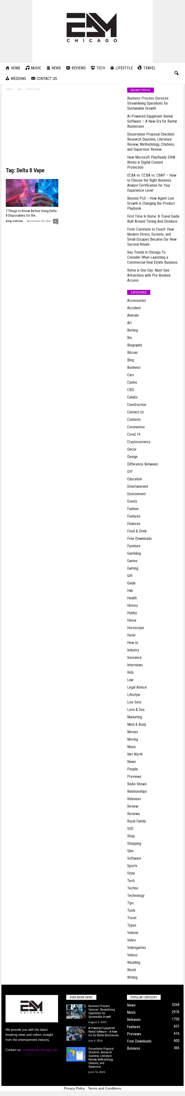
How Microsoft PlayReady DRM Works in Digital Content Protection (151, 162)
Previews (134, 776)
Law (130, 680)
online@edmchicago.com (40, 1050)
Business (133, 367)
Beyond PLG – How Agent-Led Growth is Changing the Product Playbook (151, 203)
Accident (134, 308)
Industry (133, 650)
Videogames (136, 947)
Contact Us (135, 412)
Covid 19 (133, 434)
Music (131, 747)
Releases (134, 799)
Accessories (136, 300)
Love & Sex (136, 709)
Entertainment (137, 486)
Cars (130, 375)
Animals (133, 315)
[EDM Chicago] (92, 31)
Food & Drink (137, 531)
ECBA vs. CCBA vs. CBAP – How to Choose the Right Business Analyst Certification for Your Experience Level (151, 183)
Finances (133, 523)
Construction (136, 404)
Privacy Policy (74, 1088)
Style (131, 873)
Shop (131, 836)
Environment (136, 494)
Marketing (134, 717)
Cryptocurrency (139, 442)
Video (131, 940)
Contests (134, 419)
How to (132, 642)
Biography (134, 345)
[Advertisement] (62, 130)
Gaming (132, 568)
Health (132, 598)
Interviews (135, 665)
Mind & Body (136, 724)
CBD (130, 389)
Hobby (132, 613)
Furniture (133, 546)
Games (132, 561)
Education (134, 479)
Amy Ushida (14, 221)
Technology (136, 895)
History (132, 605)
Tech (131, 880)
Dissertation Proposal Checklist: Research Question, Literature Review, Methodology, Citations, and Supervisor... (101, 1057)
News (131, 761)
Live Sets (134, 702)
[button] (176, 73)
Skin (130, 851)
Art (129, 323)
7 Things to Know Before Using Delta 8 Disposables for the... (31, 213)
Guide (131, 583)
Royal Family (136, 821)
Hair (130, 590)
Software (134, 858)
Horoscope (135, 627)
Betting (132, 330)
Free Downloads (139, 538)
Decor (132, 449)
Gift (129, 575)
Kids (130, 672)
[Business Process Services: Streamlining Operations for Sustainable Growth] (76, 1011)
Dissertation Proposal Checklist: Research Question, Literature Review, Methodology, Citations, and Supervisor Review (151, 142)
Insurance (134, 657)
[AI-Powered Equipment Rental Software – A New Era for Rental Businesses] (76, 1033)
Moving (132, 739)
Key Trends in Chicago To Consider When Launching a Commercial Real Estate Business (152, 257)
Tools (131, 910)
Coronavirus (136, 427)
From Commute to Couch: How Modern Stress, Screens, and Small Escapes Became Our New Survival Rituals (152, 237)
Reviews (133, 813)
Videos (132, 955)
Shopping (134, 843)
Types (131, 925)
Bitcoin (132, 352)
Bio (129, 337)
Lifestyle (133, 694)
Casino (132, 382)
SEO (130, 828)
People (132, 769)
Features (133, 516)
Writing (132, 977)
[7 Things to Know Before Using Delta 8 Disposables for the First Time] (32, 193)
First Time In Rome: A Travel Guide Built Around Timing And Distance (153, 219)
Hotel (131, 635)
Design (132, 456)
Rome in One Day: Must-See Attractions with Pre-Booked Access (148, 275)
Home (9, 89)
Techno (132, 888)
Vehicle (132, 932)
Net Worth (135, 754)
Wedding (133, 962)
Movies (132, 732)
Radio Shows (137, 784)
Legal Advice (137, 687)
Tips (130, 903)
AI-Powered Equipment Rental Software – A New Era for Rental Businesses (152, 121)
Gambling (134, 553)
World (131, 970)
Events (132, 501)
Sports (132, 866)
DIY (130, 471)
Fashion (133, 508)
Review (132, 806)
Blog (130, 360)
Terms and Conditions (104, 1088)
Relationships (137, 791)
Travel (131, 918)
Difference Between (142, 464)
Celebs (132, 397)
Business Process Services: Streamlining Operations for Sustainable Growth (148, 103)
